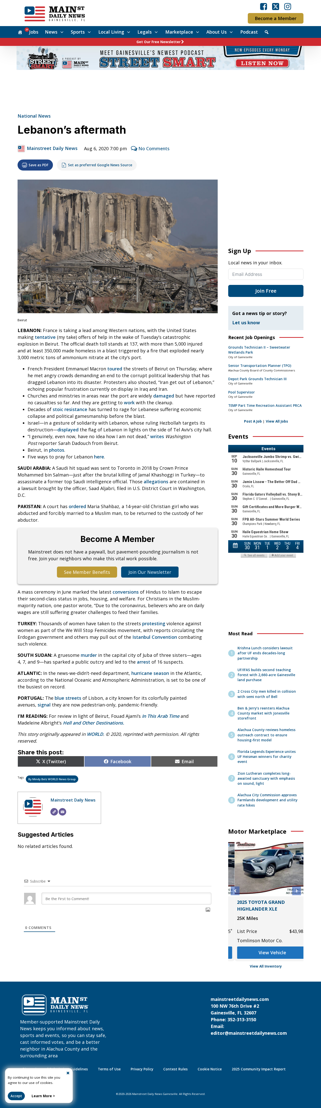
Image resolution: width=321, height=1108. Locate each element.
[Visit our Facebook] (264, 7)
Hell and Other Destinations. (93, 723)
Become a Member (275, 18)
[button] (235, 891)
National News (34, 116)
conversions (126, 592)
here (99, 457)
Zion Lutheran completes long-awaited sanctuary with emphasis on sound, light (266, 778)
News (51, 32)
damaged (163, 396)
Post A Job (253, 421)
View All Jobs (277, 421)
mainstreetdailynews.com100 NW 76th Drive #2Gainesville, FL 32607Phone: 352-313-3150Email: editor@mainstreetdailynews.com (249, 1016)
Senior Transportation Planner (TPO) (259, 365)
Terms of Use (109, 1069)
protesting (153, 623)
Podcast (249, 32)
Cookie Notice (210, 1069)
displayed (67, 430)
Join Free (265, 290)
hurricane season (150, 673)
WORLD (95, 734)
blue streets (68, 698)
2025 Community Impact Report (259, 1069)
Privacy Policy (142, 1069)
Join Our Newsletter (149, 572)
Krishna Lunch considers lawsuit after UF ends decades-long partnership (265, 653)
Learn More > (43, 1096)
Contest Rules (175, 1069)
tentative (45, 337)
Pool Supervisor (241, 392)
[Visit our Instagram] (288, 7)
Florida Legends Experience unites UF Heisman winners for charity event (266, 756)
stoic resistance (70, 409)
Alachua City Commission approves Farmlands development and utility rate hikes (267, 800)
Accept (16, 1096)
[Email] (62, 812)
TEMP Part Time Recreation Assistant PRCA (265, 405)
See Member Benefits (87, 572)
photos (56, 450)
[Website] (54, 812)
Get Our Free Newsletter (158, 42)
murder (89, 655)
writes (157, 436)
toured (114, 369)
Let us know (246, 323)
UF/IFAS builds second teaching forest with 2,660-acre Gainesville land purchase (266, 675)
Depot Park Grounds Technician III (257, 379)
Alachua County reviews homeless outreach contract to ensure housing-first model (266, 735)
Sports (78, 32)
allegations (156, 482)
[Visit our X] (276, 7)
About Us (216, 32)
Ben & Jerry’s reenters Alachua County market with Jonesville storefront (263, 713)
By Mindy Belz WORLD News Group (52, 779)
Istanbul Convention (154, 637)
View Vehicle (266, 952)
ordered (77, 506)
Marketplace (179, 32)
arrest (143, 662)
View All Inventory (266, 966)
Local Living (111, 32)
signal (44, 705)
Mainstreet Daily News (52, 148)
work (129, 403)
